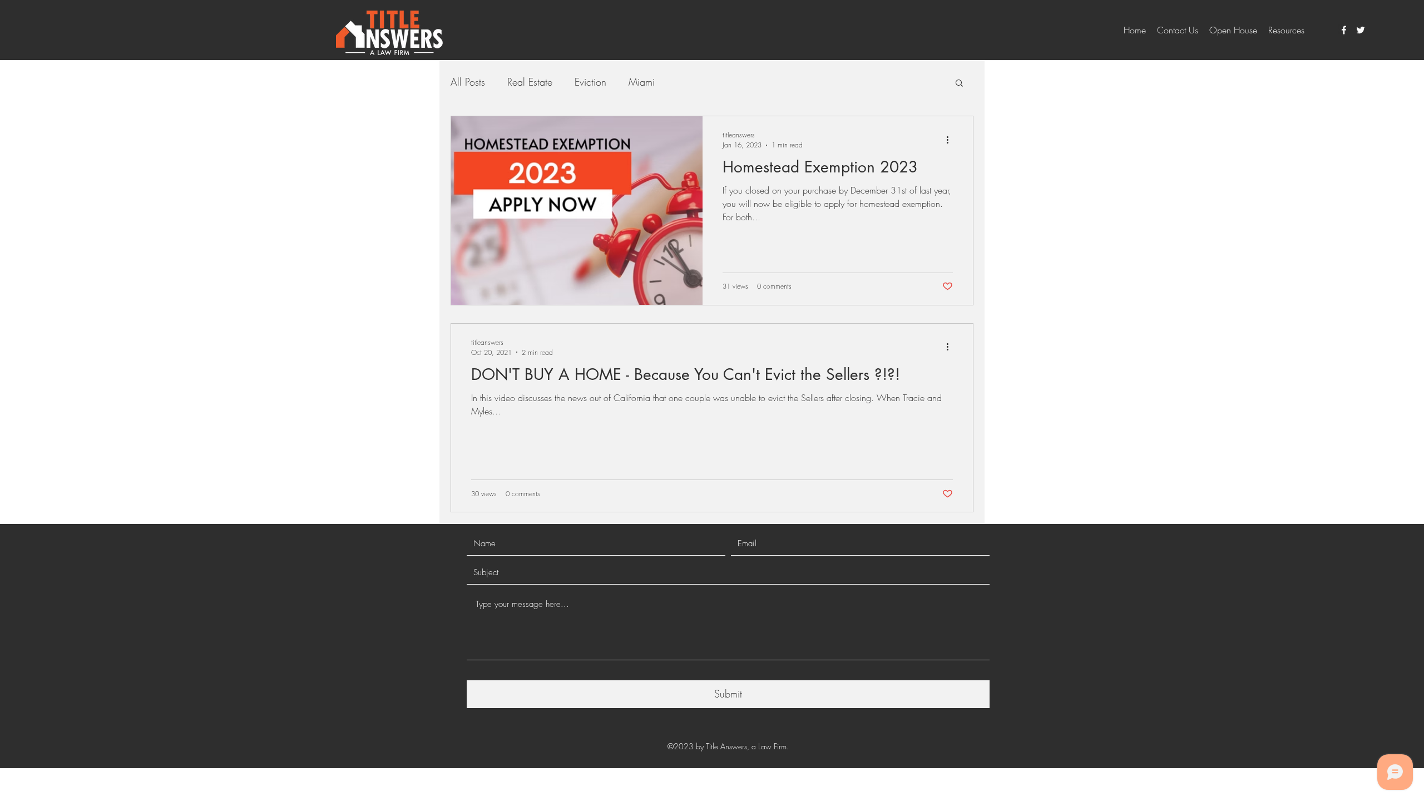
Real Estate (529, 81)
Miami (642, 81)
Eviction (590, 81)
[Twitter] (1360, 30)
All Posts (468, 81)
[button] (959, 84)
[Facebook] (1343, 30)
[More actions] (951, 139)
